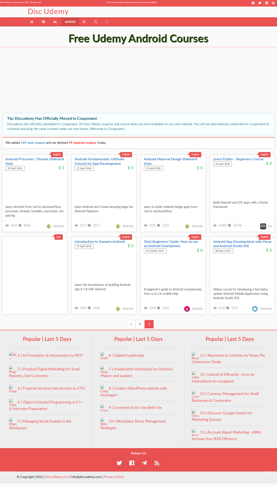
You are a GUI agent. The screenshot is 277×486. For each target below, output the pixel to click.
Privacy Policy (114, 477)
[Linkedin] (267, 3)
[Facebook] (253, 3)
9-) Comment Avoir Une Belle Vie (135, 408)
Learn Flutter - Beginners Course (238, 159)
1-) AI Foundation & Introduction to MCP (50, 355)
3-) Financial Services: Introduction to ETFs (51, 388)
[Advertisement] (130, 80)
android (70, 21)
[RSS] (273, 3)
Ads (58, 237)
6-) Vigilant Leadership (126, 355)
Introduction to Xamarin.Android (100, 241)
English (57, 154)
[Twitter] (260, 3)
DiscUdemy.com (57, 477)
